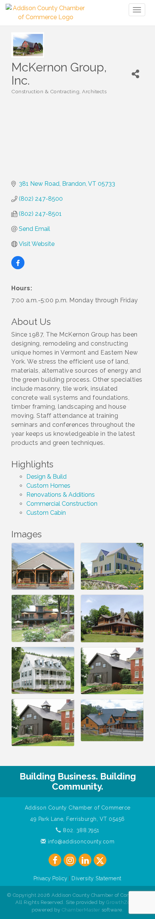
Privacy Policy (50, 878)
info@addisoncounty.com (80, 842)
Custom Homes (48, 485)
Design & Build (46, 476)
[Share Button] (136, 73)
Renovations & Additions (60, 494)
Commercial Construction (61, 503)
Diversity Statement (96, 878)
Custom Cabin (46, 512)
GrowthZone (121, 902)
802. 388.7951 (80, 830)
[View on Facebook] (17, 267)
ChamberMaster (81, 910)
